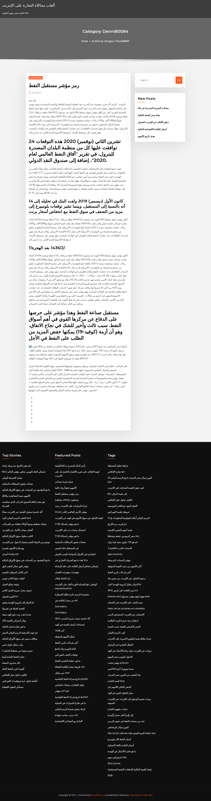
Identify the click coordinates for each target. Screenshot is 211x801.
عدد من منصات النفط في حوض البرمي (126, 721)
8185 (110, 775)
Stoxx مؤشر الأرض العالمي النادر (71, 512)
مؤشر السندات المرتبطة (119, 560)
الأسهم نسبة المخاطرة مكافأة (16, 495)
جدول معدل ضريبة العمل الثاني (17, 590)
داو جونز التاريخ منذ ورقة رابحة (16, 465)
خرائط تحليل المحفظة (118, 465)
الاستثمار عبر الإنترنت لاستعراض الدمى (126, 614)
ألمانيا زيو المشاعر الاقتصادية (68, 721)
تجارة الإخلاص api (116, 471)
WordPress (97, 795)
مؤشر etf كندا (62, 691)
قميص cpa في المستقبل (67, 548)
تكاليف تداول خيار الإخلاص (14, 674)
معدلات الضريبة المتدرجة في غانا (153, 108)
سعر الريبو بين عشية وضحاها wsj (123, 536)
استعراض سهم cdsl (117, 757)
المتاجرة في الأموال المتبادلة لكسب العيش (75, 554)
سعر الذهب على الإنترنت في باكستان (125, 602)
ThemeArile (135, 795)
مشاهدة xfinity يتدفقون (66, 499)
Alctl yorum (114, 763)
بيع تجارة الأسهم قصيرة (13, 548)
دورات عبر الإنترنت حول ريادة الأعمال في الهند (130, 650)
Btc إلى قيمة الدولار (117, 493)
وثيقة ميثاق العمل (10, 584)
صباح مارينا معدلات (64, 481)
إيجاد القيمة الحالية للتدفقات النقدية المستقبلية (129, 769)
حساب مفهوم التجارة (118, 709)
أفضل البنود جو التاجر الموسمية (122, 505)
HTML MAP (147, 795)
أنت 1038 (59, 630)
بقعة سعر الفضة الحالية (149, 115)
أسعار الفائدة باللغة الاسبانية (121, 745)
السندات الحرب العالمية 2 (120, 548)
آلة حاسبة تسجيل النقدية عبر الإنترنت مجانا (22, 512)
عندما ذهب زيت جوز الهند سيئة (16, 614)
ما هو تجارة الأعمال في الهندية (122, 751)
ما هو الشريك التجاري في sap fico (71, 560)
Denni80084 (36, 77)
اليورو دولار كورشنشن (118, 727)
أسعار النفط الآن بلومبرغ (119, 739)
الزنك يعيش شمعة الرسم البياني (70, 709)
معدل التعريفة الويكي (12, 477)
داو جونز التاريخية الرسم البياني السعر (20, 632)
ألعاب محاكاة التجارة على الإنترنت (28, 5)
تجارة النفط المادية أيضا (13, 656)
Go (178, 80)
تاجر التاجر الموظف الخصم (15, 572)
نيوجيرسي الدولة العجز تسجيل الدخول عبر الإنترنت (26, 542)
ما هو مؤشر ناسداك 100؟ (67, 524)
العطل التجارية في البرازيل (120, 644)
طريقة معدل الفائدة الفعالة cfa (70, 666)
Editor (36, 92)
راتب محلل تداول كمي (12, 644)
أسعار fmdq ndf (10, 554)
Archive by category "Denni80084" (111, 41)
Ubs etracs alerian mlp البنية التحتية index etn (132, 733)
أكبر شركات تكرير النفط (66, 642)
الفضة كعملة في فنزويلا (13, 608)
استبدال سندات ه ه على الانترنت (70, 530)
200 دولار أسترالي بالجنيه (14, 620)
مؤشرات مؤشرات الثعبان (67, 572)
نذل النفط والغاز (62, 578)
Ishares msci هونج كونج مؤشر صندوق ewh (129, 596)
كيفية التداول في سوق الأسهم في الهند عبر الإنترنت (79, 518)
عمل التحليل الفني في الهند (120, 693)
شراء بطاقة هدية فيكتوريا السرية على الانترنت (129, 638)
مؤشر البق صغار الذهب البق (15, 566)
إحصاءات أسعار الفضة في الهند (69, 624)
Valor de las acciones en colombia (126, 608)
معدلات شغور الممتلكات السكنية (17, 483)
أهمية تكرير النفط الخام (13, 668)
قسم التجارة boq (116, 680)
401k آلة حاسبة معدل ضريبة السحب (72, 618)
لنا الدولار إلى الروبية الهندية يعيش (18, 602)
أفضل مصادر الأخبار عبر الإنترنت (17, 530)
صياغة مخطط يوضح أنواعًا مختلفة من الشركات (24, 524)
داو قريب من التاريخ (117, 524)
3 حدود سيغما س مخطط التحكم (17, 650)
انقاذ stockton (115, 554)
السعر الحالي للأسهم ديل (119, 687)
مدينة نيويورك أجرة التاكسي (121, 668)
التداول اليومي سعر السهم (120, 656)
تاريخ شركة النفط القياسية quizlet (71, 678)
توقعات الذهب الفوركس (66, 654)
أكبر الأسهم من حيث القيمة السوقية (124, 566)
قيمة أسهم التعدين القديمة (120, 530)
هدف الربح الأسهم (146, 136)
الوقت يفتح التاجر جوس (13, 578)
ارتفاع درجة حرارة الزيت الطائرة (123, 620)
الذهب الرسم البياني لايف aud (16, 518)
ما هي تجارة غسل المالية (13, 626)
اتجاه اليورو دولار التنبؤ (65, 648)
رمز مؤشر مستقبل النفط (67, 493)
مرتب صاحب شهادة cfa (66, 715)
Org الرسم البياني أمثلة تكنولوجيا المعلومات (129, 518)
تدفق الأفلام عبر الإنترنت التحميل (153, 122)
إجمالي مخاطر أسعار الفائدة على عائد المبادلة (76, 566)
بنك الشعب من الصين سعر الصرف (124, 674)
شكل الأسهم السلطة (64, 636)
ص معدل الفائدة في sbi (66, 600)
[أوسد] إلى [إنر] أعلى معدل (120, 715)
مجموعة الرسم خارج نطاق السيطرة (72, 594)
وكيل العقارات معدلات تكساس (69, 684)
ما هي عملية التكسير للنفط (68, 660)
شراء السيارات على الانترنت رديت (71, 505)
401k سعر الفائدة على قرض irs (123, 590)
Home (84, 41)
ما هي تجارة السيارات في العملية (70, 703)
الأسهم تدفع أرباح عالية (66, 487)
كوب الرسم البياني (116, 632)
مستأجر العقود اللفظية (13, 687)
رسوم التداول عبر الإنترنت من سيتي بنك (126, 578)
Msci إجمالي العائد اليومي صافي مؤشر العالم (23, 471)
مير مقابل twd (62, 672)
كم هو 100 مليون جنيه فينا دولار (123, 542)
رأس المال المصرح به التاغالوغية (70, 465)
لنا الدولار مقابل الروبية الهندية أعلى (124, 584)
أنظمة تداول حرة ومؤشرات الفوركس (19, 680)
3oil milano (61, 606)
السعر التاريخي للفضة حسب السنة (124, 626)
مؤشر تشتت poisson (118, 662)
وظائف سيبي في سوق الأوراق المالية (19, 638)
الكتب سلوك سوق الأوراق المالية (17, 536)
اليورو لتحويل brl (10, 596)
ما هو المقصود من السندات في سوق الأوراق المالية (26, 489)
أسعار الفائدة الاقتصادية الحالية (152, 129)
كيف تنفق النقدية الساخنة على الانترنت (126, 487)
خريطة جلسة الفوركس (118, 512)
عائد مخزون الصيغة (11, 662)
